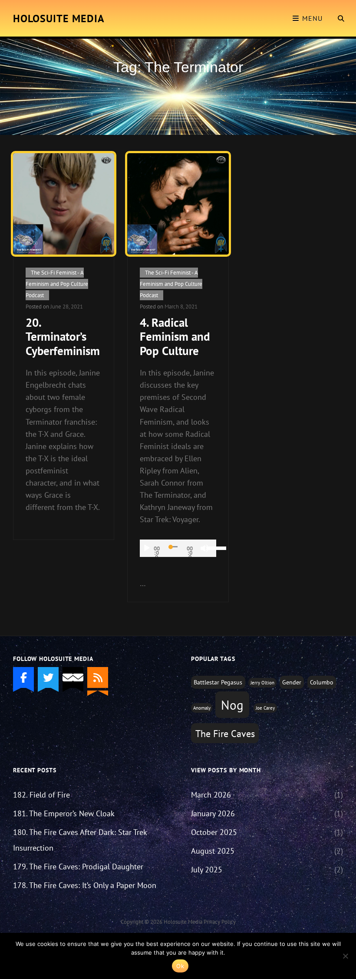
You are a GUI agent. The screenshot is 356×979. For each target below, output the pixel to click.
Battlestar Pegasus (218, 682)
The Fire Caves (225, 734)
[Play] (146, 548)
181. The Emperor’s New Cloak (64, 813)
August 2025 (212, 851)
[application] (178, 548)
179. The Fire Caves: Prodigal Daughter (78, 867)
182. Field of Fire (41, 795)
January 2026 (213, 813)
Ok (180, 965)
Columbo (321, 682)
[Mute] (204, 548)
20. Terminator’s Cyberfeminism (63, 336)
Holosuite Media (59, 18)
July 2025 (206, 870)
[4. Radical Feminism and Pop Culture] (177, 204)
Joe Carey (265, 708)
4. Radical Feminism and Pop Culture (175, 336)
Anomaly (202, 708)
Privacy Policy (220, 921)
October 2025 (214, 832)
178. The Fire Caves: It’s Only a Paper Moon (84, 885)
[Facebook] (23, 677)
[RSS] (97, 677)
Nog (232, 705)
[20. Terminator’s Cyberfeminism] (63, 204)
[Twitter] (48, 677)
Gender (291, 682)
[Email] (73, 677)
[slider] (212, 547)
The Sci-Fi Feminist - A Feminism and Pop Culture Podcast (57, 284)
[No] (345, 956)
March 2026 (211, 795)
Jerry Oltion (262, 683)
